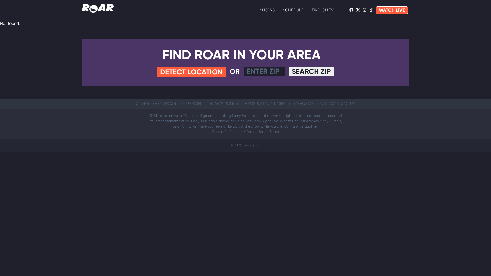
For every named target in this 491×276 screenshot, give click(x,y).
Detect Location (191, 72)
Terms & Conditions (264, 103)
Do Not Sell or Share (262, 132)
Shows (267, 10)
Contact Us (342, 103)
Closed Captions (307, 103)
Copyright (191, 103)
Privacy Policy (223, 103)
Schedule (293, 10)
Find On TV (323, 10)
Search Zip (311, 71)
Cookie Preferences (227, 132)
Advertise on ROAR (156, 103)
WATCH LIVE (392, 10)
